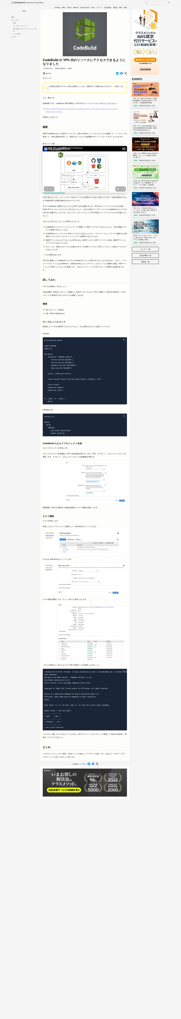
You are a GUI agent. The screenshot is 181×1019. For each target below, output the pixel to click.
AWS (63, 7)
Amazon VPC (48, 68)
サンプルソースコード (20, 26)
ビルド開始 (16, 34)
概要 (12, 17)
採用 (125, 7)
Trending (57, 7)
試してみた (15, 20)
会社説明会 (107, 7)
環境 (14, 23)
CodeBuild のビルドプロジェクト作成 (24, 30)
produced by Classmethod (34, 2)
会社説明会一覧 (145, 255)
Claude (69, 7)
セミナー (99, 7)
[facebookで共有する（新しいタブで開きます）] (121, 73)
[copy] (124, 340)
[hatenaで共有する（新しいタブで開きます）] (117, 73)
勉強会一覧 (145, 261)
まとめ (13, 37)
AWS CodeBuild (60, 68)
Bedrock (76, 7)
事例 (120, 7)
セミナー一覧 (145, 249)
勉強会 (115, 7)
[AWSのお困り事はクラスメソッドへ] (85, 783)
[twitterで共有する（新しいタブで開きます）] (125, 73)
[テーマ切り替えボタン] (169, 2)
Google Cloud (84, 7)
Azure (93, 7)
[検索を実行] (146, 2)
